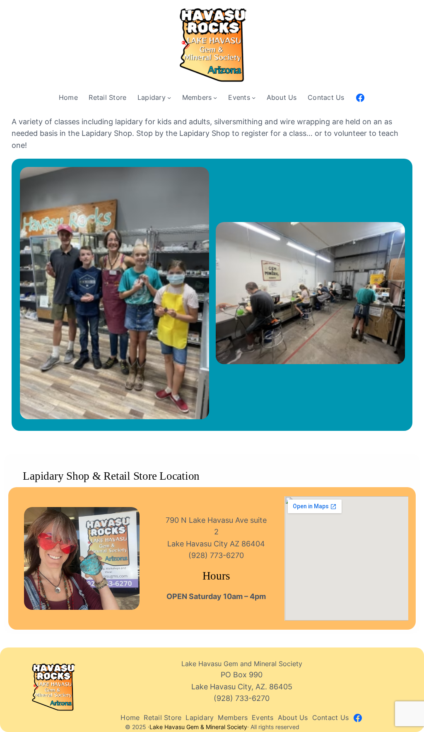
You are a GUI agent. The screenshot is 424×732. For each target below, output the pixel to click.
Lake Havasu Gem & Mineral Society (198, 727)
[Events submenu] (253, 97)
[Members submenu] (215, 97)
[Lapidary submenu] (169, 97)
